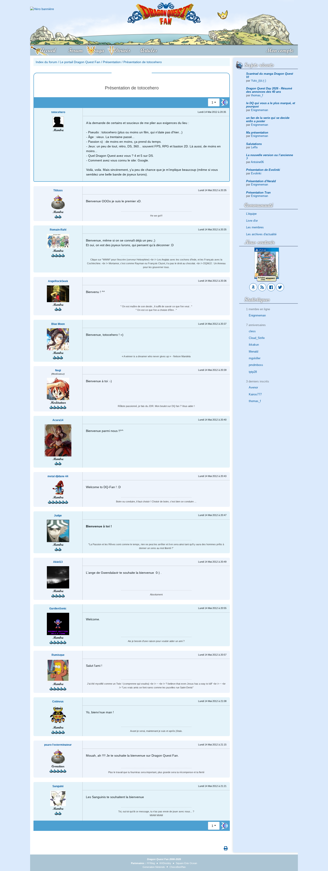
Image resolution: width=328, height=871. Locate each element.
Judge (58, 515)
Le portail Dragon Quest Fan (80, 62)
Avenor (253, 387)
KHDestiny (165, 863)
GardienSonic (57, 608)
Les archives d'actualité (261, 234)
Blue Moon (58, 324)
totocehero (58, 112)
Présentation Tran (258, 192)
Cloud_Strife (257, 338)
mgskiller (254, 358)
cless (252, 331)
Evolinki (256, 173)
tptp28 (253, 372)
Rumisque (58, 654)
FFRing (151, 863)
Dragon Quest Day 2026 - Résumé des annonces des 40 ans (269, 90)
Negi (58, 370)
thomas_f (257, 95)
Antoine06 (257, 162)
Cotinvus (58, 701)
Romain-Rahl (58, 229)
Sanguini (57, 786)
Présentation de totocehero (142, 62)
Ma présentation (257, 132)
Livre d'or (252, 220)
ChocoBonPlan (178, 867)
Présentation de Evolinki (263, 169)
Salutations (254, 144)
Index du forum (46, 62)
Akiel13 (58, 561)
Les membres (255, 227)
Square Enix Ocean (186, 863)
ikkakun (254, 344)
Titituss (58, 190)
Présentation (112, 62)
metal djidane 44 (58, 476)
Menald (253, 351)
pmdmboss (256, 365)
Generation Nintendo (154, 867)
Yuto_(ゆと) (258, 80)
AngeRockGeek (58, 281)
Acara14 (57, 420)
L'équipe (251, 213)
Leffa (254, 147)
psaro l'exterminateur (58, 744)
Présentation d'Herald (261, 181)
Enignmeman (259, 110)
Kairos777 (255, 394)
